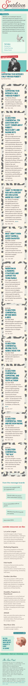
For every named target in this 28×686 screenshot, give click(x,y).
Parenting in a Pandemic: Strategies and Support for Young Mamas (12, 273)
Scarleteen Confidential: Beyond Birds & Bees (11, 314)
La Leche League (10, 531)
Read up (12, 654)
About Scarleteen (19, 682)
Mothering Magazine (11, 547)
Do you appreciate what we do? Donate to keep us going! (7, 643)
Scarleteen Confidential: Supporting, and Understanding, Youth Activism (12, 376)
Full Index (7, 44)
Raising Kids (7, 46)
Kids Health (8, 563)
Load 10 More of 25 (14, 474)
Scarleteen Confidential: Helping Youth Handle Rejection (12, 347)
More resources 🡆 (19, 633)
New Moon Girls (9, 625)
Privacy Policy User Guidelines (14, 682)
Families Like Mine (10, 576)
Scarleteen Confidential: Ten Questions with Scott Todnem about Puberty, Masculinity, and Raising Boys (14, 125)
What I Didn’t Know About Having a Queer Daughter (13, 236)
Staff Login (5, 684)
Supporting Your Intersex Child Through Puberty (12, 75)
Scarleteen (4, 654)
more (16, 221)
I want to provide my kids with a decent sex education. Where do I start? (13, 194)
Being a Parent (8, 50)
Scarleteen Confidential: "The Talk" (11, 452)
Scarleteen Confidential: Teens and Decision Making (14, 421)
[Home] (14, 4)
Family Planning (8, 48)
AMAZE (6, 613)
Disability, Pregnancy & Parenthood (12, 593)
